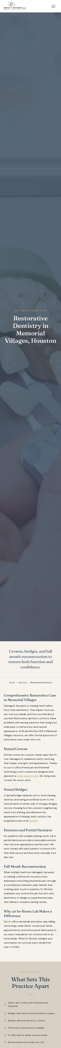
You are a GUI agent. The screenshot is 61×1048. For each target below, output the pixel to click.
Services (22, 682)
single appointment (28, 776)
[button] (53, 6)
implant (34, 820)
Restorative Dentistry (41, 682)
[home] (15, 6)
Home (12, 682)
